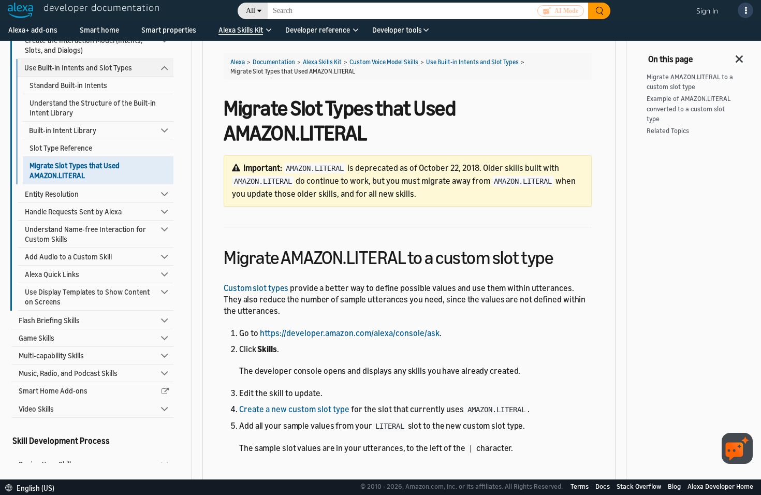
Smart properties (168, 29)
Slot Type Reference (61, 147)
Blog (675, 486)
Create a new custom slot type (294, 409)
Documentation (274, 62)
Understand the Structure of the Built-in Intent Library (93, 107)
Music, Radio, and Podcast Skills (68, 373)
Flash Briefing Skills (49, 320)
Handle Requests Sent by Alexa (73, 211)
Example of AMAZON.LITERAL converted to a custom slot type (688, 108)
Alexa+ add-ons (32, 29)
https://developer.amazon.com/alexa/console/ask (350, 333)
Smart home (99, 29)
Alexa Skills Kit (240, 29)
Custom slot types (256, 288)
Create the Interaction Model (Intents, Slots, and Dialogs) (83, 45)
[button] (240, 33)
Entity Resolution (52, 194)
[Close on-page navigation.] (739, 56)
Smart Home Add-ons (53, 390)
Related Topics (668, 131)
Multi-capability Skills (51, 355)
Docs (603, 486)
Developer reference (317, 29)
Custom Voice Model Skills (383, 62)
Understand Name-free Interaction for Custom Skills (85, 234)
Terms (580, 486)
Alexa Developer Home (720, 486)
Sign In (707, 10)
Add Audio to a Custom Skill (68, 256)
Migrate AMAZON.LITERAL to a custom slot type (690, 82)
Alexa (237, 62)
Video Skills (36, 408)
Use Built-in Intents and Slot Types (78, 67)
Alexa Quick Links (52, 274)
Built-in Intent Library (62, 130)
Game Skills (36, 337)
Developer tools (397, 29)
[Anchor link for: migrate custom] (562, 256)
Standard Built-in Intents (68, 85)
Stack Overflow (640, 486)
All (250, 10)
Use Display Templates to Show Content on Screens (87, 296)
